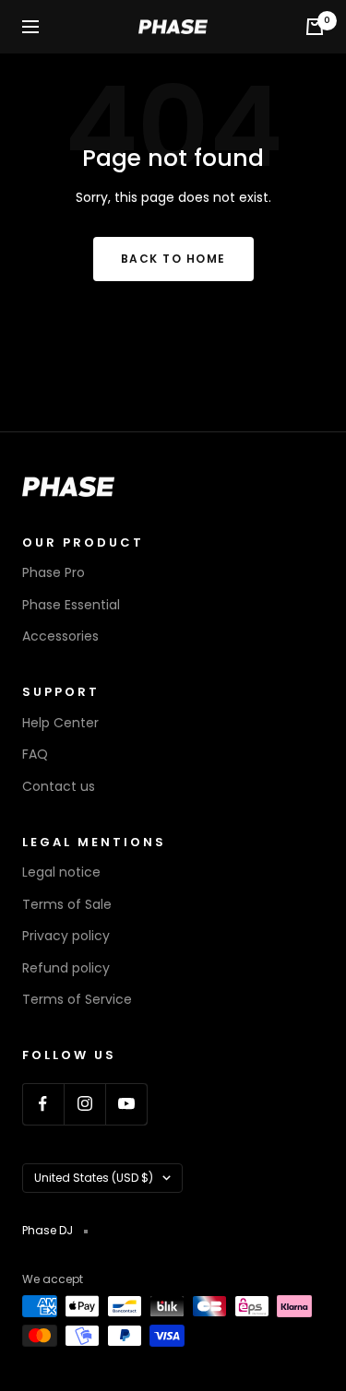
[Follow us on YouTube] (126, 1104)
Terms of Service (77, 999)
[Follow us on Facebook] (43, 1104)
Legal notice (61, 872)
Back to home (173, 258)
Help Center (60, 722)
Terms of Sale (67, 904)
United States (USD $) (93, 1177)
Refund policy (66, 968)
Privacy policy (66, 935)
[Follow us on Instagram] (84, 1104)
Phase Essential (71, 604)
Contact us (58, 786)
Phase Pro (53, 572)
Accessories (60, 636)
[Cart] (314, 26)
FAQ (35, 754)
